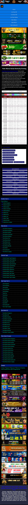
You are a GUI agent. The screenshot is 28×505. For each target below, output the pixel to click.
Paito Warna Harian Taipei (8, 354)
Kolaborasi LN (21, 191)
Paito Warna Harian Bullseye (8, 346)
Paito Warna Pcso (6, 238)
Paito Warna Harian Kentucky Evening (14, 68)
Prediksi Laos (5, 216)
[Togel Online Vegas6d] (14, 398)
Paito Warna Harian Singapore (9, 338)
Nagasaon (8, 367)
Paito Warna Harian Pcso (8, 348)
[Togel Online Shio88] (14, 476)
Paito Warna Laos (6, 242)
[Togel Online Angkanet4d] (14, 465)
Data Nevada (5, 300)
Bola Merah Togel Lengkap (8, 332)
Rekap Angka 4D (9, 181)
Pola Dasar (15, 183)
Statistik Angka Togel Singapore (9, 258)
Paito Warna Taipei (6, 243)
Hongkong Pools (16, 369)
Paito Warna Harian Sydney (8, 342)
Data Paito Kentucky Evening (8, 157)
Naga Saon (4, 492)
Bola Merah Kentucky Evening (8, 159)
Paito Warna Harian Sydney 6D (9, 359)
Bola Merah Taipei (6, 328)
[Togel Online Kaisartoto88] (14, 426)
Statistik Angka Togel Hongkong (9, 259)
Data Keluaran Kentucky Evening (9, 150)
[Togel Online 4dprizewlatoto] (14, 420)
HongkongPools (9, 498)
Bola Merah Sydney (7, 316)
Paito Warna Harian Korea (8, 350)
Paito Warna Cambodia (7, 234)
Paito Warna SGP (22, 492)
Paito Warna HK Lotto (7, 499)
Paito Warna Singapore (7, 228)
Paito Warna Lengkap (7, 251)
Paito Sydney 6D (14, 25)
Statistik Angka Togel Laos (8, 271)
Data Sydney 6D (6, 304)
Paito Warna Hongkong (7, 230)
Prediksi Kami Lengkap (7, 222)
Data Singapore (6, 283)
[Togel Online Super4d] (14, 41)
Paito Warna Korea (6, 240)
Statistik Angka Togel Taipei (8, 273)
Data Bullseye (5, 291)
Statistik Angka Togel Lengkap (9, 277)
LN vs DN (15, 188)
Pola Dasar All (21, 181)
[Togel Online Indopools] (14, 470)
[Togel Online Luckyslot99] (14, 437)
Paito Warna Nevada (7, 245)
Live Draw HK (14, 12)
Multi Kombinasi (22, 186)
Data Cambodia (6, 289)
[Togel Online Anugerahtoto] (14, 454)
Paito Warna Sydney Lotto (19, 498)
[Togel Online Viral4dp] (14, 63)
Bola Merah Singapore (7, 313)
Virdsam (3, 367)
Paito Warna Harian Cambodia (9, 344)
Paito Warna (14, 20)
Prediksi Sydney (6, 206)
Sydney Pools (16, 496)
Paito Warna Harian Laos (8, 352)
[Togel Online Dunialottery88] (14, 448)
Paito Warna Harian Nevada (8, 355)
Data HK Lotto (16, 499)
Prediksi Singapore (6, 203)
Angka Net (9, 491)
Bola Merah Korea (6, 324)
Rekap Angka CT (9, 176)
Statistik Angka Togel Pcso (8, 267)
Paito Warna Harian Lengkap (8, 361)
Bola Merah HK (6, 315)
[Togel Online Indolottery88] (14, 459)
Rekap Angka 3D (22, 176)
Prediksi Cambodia (6, 208)
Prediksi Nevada (6, 220)
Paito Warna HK (16, 491)
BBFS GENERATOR (15, 169)
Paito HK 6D (14, 22)
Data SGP (8, 494)
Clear (3, 94)
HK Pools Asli (23, 500)
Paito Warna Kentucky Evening (8, 152)
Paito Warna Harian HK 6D (8, 357)
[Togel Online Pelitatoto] (14, 58)
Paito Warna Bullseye (7, 236)
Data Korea (5, 295)
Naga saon (13, 367)
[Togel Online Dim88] (14, 35)
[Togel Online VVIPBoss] (14, 30)
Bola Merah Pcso (6, 322)
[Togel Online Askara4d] (14, 404)
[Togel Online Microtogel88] (14, 376)
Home (14, 9)
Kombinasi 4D (9, 191)
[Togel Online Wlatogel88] (14, 415)
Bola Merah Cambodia (7, 318)
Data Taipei (5, 299)
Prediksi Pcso (5, 212)
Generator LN (9, 171)
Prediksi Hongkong (6, 204)
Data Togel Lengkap (7, 306)
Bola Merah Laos (6, 326)
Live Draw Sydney (14, 17)
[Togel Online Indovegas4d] (14, 482)
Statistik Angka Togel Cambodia (9, 263)
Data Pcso (5, 293)
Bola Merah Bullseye (7, 320)
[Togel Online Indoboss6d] (14, 382)
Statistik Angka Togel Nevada (9, 275)
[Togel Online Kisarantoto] (14, 52)
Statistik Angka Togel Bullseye (9, 265)
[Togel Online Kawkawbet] (14, 393)
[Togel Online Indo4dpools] (14, 432)
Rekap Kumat (15, 173)
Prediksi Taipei (6, 218)
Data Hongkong (6, 285)
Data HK (4, 494)
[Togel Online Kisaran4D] (14, 46)
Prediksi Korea (6, 214)
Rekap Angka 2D (15, 178)
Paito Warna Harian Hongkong (9, 340)
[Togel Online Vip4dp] (14, 443)
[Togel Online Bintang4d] (14, 409)
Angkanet (10, 496)
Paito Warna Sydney (7, 232)
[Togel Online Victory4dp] (14, 387)
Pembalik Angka (9, 186)
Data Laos (5, 297)
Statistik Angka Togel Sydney (9, 261)
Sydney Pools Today (8, 369)
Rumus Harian (21, 171)
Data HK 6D (5, 302)
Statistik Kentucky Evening (8, 162)
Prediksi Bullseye (6, 210)
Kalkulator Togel (15, 193)
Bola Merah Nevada (7, 330)
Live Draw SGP (14, 14)
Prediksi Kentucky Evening (19, 162)
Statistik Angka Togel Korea (8, 269)
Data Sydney (5, 287)
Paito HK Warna (4, 201)
